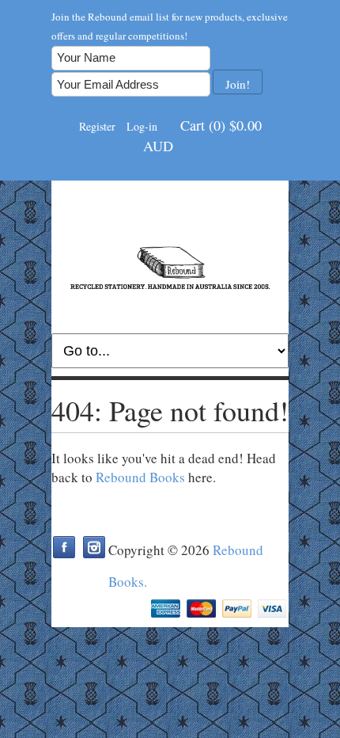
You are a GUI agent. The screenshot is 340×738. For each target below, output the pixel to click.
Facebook (64, 547)
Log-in (142, 126)
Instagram (94, 547)
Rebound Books (140, 477)
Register (97, 126)
